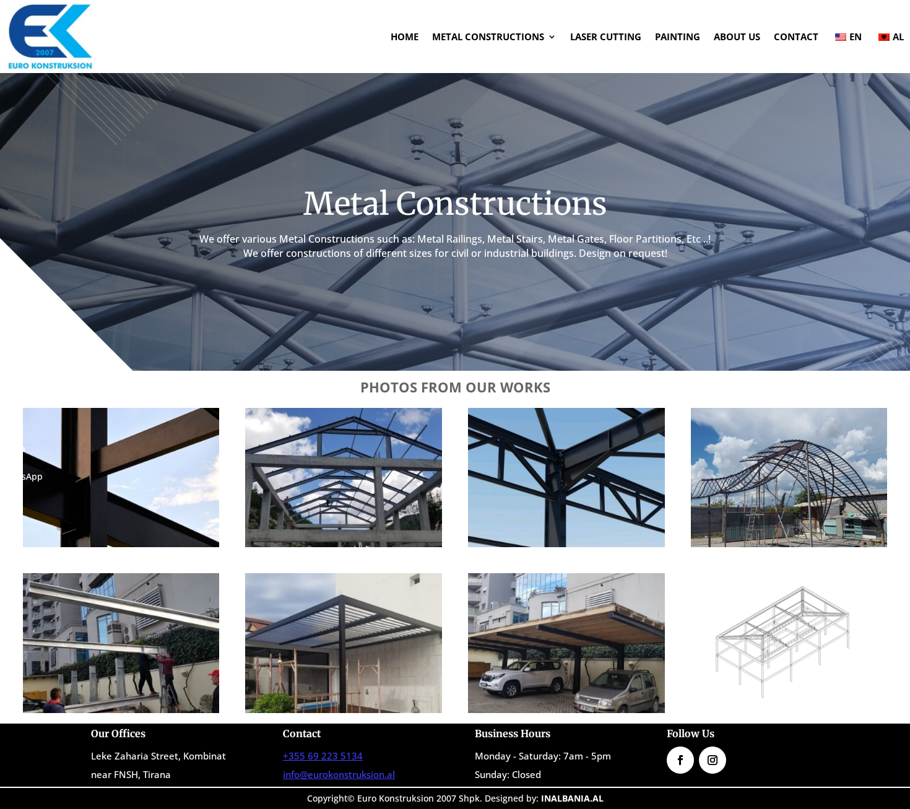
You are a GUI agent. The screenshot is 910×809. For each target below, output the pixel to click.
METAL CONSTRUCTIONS (488, 36)
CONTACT (796, 36)
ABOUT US (737, 36)
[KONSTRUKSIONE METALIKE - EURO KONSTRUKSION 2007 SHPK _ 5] (789, 544)
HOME (404, 36)
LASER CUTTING (605, 36)
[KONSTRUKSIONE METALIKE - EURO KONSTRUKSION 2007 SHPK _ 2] (121, 544)
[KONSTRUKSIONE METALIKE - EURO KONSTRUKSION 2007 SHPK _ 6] (121, 710)
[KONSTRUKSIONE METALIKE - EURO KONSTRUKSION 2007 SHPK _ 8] (566, 544)
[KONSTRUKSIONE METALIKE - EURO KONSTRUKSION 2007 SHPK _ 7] (343, 710)
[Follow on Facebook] (680, 760)
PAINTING (677, 36)
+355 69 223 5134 (323, 756)
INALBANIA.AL (572, 798)
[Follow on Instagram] (712, 760)
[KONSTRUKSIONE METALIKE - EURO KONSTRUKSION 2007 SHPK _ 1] (789, 710)
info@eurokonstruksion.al (339, 774)
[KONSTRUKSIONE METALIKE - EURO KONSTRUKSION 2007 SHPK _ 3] (343, 544)
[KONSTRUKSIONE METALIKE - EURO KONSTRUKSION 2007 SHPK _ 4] (566, 710)
